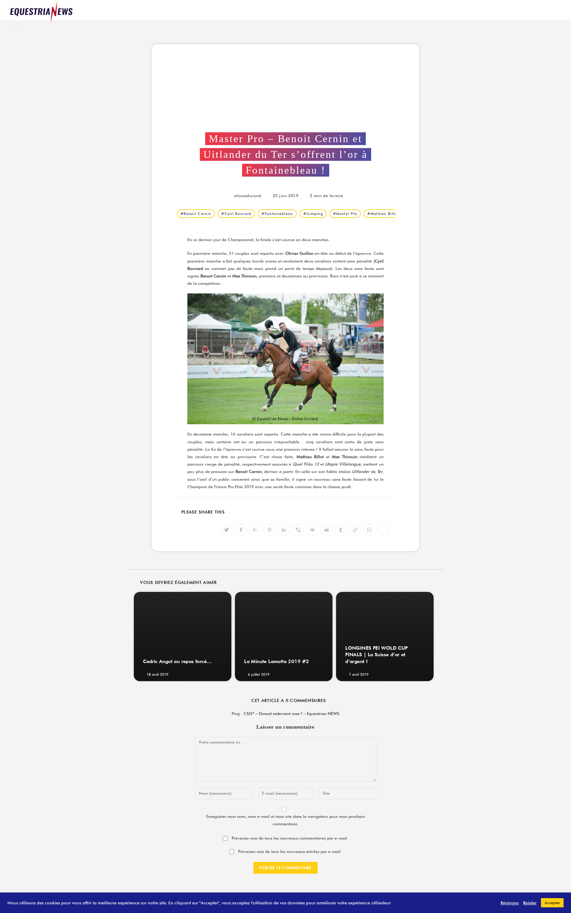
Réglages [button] (510, 902)
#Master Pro (345, 213)
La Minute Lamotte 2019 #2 (276, 661)
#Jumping (313, 213)
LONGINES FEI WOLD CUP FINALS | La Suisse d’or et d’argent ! (376, 654)
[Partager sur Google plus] (255, 530)
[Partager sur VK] (312, 530)
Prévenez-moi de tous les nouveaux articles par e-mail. (290, 851)
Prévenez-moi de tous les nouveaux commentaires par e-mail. (290, 838)
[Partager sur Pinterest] (269, 530)
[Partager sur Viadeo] (355, 530)
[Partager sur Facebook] (241, 530)
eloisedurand (247, 195)
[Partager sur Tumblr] (341, 530)
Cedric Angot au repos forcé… (177, 661)
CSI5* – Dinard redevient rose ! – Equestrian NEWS (291, 713)
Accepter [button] (552, 902)
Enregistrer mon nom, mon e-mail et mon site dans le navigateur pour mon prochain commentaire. (285, 820)
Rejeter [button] (530, 902)
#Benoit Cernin (196, 213)
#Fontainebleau (277, 213)
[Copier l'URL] (384, 530)
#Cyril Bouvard (236, 213)
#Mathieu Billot (383, 213)
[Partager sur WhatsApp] (369, 530)
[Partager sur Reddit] (326, 530)
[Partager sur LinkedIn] (284, 530)
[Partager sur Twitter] (227, 530)
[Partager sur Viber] (298, 530)
